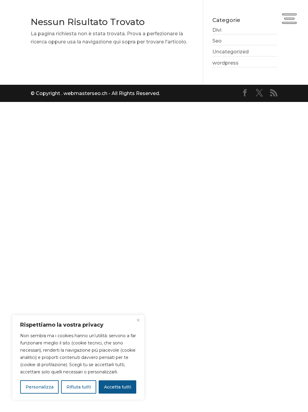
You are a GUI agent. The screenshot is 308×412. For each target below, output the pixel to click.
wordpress (225, 63)
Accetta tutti (117, 387)
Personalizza (40, 387)
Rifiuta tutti (78, 387)
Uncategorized (230, 52)
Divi (216, 30)
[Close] (138, 320)
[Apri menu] (289, 19)
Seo (217, 41)
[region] (78, 357)
